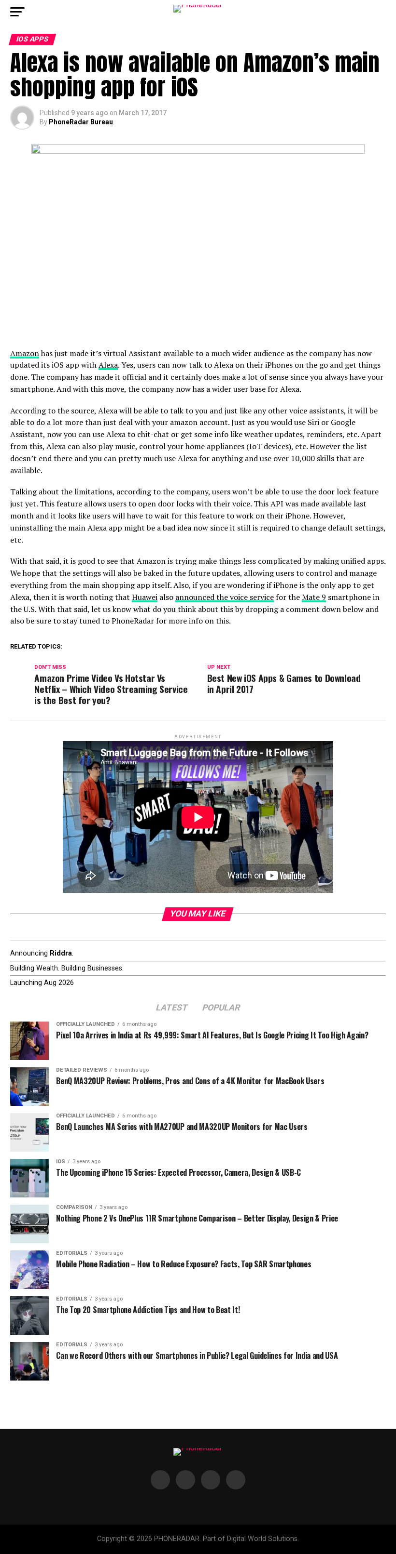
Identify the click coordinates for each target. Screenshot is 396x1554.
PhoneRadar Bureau (81, 122)
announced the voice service (224, 597)
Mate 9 (314, 597)
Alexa (108, 364)
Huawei (144, 597)
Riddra (61, 953)
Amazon (24, 353)
